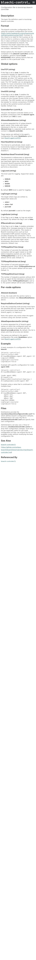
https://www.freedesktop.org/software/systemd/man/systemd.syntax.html (17, 34)
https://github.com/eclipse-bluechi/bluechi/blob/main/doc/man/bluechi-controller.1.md (17, 449)
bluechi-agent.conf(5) (12, 138)
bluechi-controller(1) (8, 445)
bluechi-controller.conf (16, 2)
